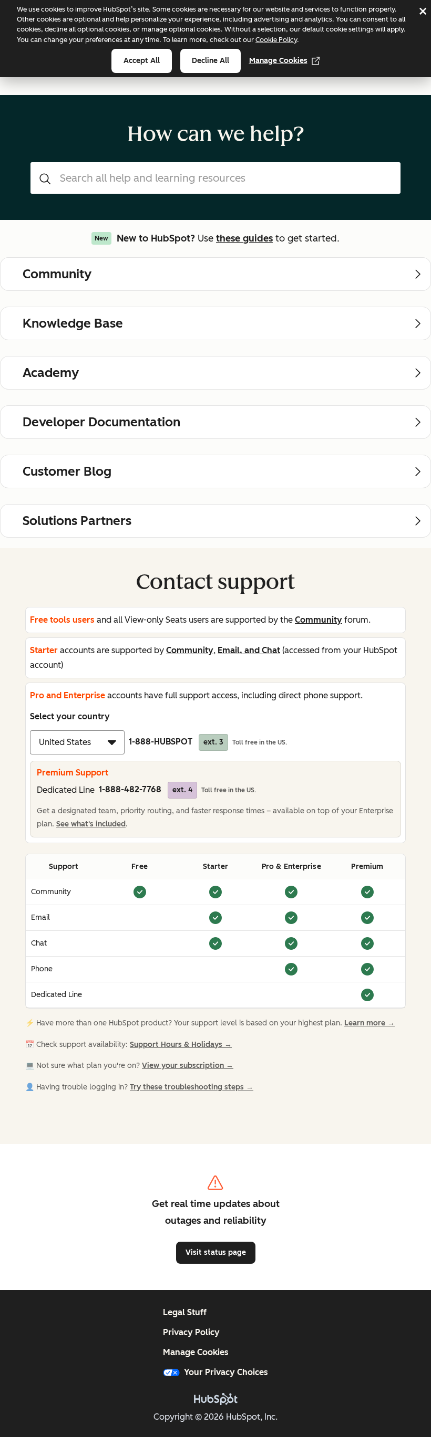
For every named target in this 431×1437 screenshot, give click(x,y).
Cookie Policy (276, 40)
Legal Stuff (185, 1312)
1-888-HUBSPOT (176, 742)
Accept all (142, 60)
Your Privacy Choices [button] (226, 1372)
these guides (244, 238)
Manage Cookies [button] (196, 1352)
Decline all (210, 60)
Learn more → (369, 1023)
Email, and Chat (249, 650)
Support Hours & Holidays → (181, 1044)
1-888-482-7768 (145, 789)
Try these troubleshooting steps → (191, 1087)
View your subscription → (187, 1065)
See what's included (91, 824)
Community (318, 620)
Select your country (70, 716)
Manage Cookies (278, 60)
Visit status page (216, 1252)
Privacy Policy (191, 1332)
